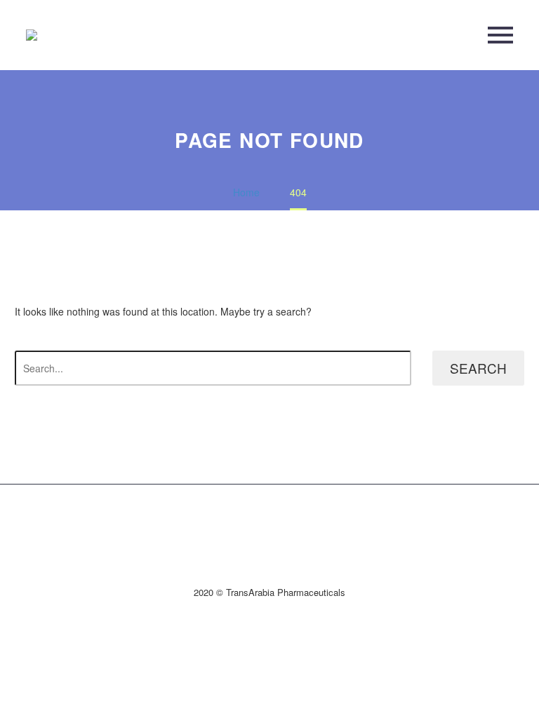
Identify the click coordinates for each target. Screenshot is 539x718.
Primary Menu (500, 35)
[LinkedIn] (269, 520)
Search (478, 367)
